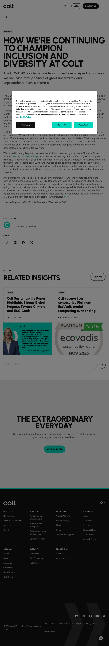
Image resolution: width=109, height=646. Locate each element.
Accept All (83, 125)
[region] (54, 112)
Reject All (62, 125)
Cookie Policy (25, 117)
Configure (25, 125)
